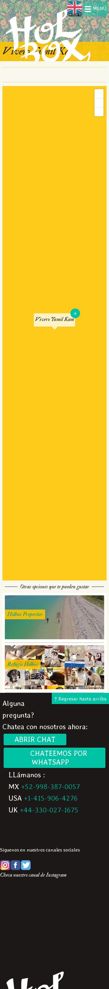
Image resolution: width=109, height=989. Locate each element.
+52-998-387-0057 (50, 786)
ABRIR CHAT (35, 739)
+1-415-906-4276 (51, 798)
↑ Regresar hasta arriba (80, 699)
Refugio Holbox (22, 664)
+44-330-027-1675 (49, 809)
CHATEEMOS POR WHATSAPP (54, 757)
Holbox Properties (25, 614)
